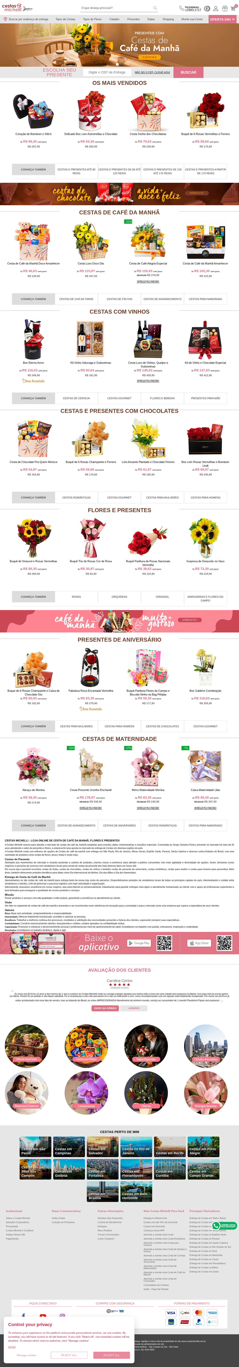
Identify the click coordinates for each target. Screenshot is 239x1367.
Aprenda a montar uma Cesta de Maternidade (160, 1267)
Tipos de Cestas (65, 19)
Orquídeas (119, 596)
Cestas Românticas (76, 497)
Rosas (76, 596)
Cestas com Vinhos (120, 312)
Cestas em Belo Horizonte (134, 1196)
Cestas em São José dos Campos (33, 1171)
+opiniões (134, 1008)
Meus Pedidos (105, 1230)
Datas (151, 19)
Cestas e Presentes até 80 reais (76, 171)
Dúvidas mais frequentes (110, 1218)
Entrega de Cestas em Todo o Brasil (208, 1218)
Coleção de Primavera (63, 1222)
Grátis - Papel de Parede (156, 1289)
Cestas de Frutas (119, 299)
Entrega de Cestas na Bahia (204, 1267)
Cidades (114, 19)
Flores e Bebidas (162, 398)
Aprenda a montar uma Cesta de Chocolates (160, 1279)
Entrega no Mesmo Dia (155, 1218)
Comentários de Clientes (156, 1285)
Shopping (168, 19)
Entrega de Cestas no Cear (204, 1259)
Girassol (162, 596)
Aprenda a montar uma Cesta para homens (161, 1244)
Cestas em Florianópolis (132, 1173)
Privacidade (12, 1226)
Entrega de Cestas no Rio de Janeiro (208, 1226)
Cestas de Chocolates (162, 726)
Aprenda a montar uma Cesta (158, 1234)
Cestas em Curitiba (164, 1173)
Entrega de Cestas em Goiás (204, 1271)
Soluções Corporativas (17, 1222)
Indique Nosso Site (15, 1234)
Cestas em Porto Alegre (203, 1151)
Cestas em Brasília (97, 1196)
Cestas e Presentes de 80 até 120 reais (119, 171)
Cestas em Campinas (63, 1151)
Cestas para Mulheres (162, 497)
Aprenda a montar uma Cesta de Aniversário (160, 1260)
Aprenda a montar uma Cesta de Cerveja (164, 1255)
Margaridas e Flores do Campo (205, 598)
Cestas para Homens (205, 497)
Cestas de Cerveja (76, 398)
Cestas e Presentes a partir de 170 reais (205, 171)
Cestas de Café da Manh (119, 212)
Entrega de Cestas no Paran (205, 1238)
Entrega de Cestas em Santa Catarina (209, 1243)
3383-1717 (193, 9)
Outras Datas (58, 1218)
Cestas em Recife (170, 1153)
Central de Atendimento (110, 1222)
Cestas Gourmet (119, 398)
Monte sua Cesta (191, 19)
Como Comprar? (106, 1238)
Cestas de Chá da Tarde (76, 299)
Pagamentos (12, 1238)
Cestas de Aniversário (119, 825)
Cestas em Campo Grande (202, 1173)
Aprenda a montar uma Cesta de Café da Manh (164, 1273)
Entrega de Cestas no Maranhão (206, 1255)
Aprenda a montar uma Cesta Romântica (164, 1238)
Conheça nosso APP (154, 1230)
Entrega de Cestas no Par (203, 1251)
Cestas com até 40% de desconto (161, 1222)
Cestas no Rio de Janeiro (136, 1151)
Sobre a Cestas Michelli (18, 1218)
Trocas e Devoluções (108, 1234)
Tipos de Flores (92, 19)
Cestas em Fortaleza (97, 1173)
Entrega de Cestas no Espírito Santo (208, 1234)
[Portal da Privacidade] (115, 1312)
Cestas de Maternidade (119, 739)
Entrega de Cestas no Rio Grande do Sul (210, 1247)
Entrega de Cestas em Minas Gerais (208, 1230)
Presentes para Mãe (205, 398)
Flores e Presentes (119, 510)
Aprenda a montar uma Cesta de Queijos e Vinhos (165, 1250)
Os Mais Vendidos (119, 83)
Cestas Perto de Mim (119, 1132)
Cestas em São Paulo (33, 1151)
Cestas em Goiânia (63, 1173)
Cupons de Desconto (154, 1226)
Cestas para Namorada (205, 299)
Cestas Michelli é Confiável (20, 1230)
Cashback (207, 9)
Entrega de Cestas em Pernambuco (208, 1263)
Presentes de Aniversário (119, 640)
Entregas (102, 1226)
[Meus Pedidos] (225, 8)
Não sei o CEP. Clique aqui (152, 72)
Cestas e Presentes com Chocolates (119, 411)
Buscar (188, 72)
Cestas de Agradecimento (162, 299)
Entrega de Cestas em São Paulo (206, 1222)
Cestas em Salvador (97, 1151)
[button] (117, 64)
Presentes (133, 19)
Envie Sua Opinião (105, 1008)
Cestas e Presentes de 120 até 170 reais (162, 171)
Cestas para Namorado (205, 825)
